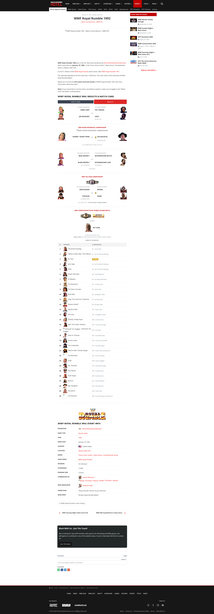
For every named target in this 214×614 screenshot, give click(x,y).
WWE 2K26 (76, 4)
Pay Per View (82, 433)
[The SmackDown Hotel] (56, 4)
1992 (80, 438)
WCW (111, 9)
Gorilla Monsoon (88, 477)
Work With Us (160, 611)
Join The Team (65, 544)
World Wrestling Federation (92, 429)
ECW (116, 9)
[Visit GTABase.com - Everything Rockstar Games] (66, 605)
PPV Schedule (135, 9)
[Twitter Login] (65, 570)
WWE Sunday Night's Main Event (145, 29)
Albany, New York (84, 451)
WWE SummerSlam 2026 (147, 44)
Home (69, 593)
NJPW (100, 9)
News (67, 4)
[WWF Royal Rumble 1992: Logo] (92, 414)
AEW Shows (82, 9)
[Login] (58, 570)
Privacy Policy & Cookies (141, 611)
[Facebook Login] (62, 570)
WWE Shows (72, 9)
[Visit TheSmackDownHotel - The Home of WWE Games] (53, 605)
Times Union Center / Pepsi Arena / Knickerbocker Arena (98, 455)
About (122, 611)
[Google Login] (68, 570)
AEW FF (97, 4)
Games (118, 4)
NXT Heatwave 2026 (145, 37)
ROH (105, 9)
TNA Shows (92, 9)
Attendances (124, 9)
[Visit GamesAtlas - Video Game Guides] (81, 605)
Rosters (127, 4)
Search (152, 611)
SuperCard (107, 4)
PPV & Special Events (58, 9)
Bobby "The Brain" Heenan (108, 480)
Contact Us (128, 611)
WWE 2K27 (87, 4)
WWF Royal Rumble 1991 (110, 72)
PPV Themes (146, 9)
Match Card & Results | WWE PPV (91, 22)
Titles (146, 4)
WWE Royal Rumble (81, 72)
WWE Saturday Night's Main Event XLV (146, 53)
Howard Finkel (88, 486)
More (154, 4)
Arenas (154, 9)
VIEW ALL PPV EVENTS (148, 70)
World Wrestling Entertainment (115, 63)
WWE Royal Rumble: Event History (73, 503)
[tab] (76, 101)
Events (137, 4)
